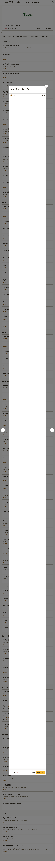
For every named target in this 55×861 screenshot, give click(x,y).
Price (14, 95)
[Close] (46, 86)
